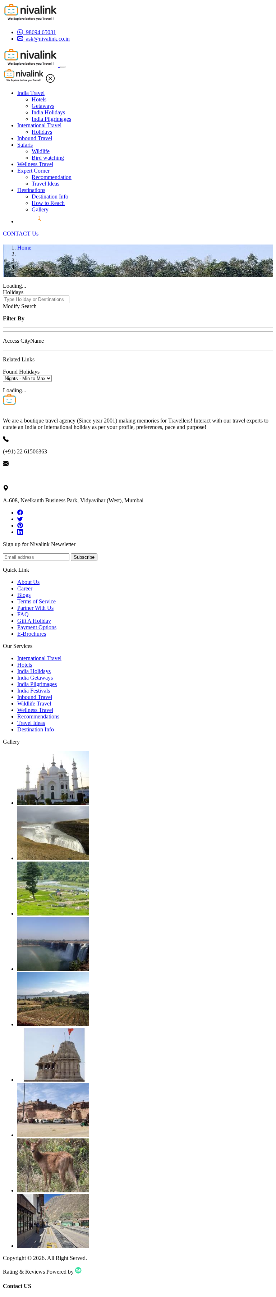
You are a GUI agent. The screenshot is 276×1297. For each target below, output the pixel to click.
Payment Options (36, 627)
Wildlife (41, 151)
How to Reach (48, 203)
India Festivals (33, 691)
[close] (50, 81)
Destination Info (50, 196)
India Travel (31, 93)
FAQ (23, 614)
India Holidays (48, 112)
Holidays (42, 132)
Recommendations (38, 716)
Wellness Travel (35, 164)
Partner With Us (35, 608)
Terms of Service (36, 601)
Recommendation (52, 177)
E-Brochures (31, 634)
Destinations (31, 190)
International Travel (39, 125)
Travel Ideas (45, 184)
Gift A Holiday (34, 621)
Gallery (40, 209)
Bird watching (48, 158)
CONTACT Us (20, 233)
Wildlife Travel (34, 703)
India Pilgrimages (51, 119)
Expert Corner (33, 171)
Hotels (39, 99)
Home (24, 248)
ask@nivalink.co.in (25, 476)
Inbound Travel (34, 138)
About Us (28, 582)
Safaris (25, 145)
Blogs (24, 595)
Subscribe (84, 557)
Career (24, 588)
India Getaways (35, 678)
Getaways (43, 106)
